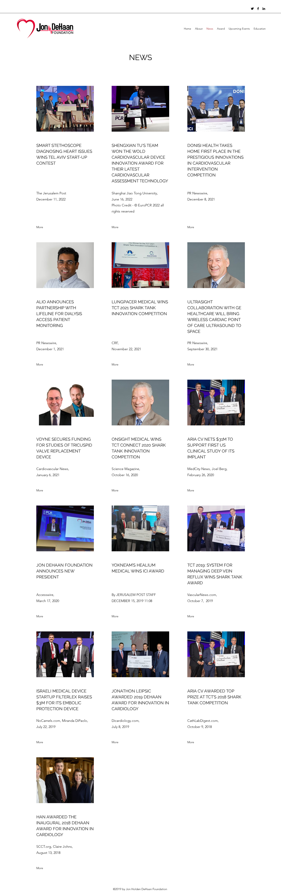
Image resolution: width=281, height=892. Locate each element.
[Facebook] (258, 8)
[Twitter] (252, 8)
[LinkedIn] (264, 8)
